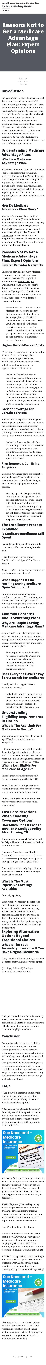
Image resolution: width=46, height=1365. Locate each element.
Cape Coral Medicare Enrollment (18, 1227)
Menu (5, 10)
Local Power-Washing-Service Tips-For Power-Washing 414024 (21, 5)
